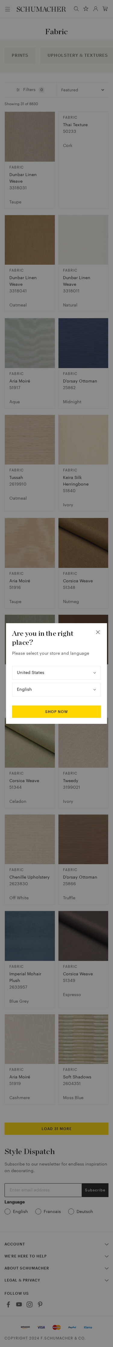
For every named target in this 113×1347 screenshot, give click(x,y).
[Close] (98, 632)
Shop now (56, 712)
